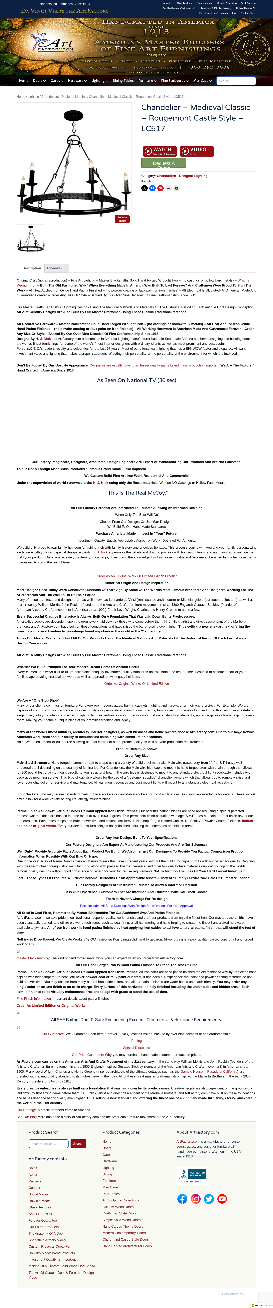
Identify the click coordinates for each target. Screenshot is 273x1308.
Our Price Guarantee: (88, 1055)
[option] (74, 163)
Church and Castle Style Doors (126, 1239)
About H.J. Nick (40, 1214)
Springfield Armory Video (47, 1240)
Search (78, 1143)
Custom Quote (248, 13)
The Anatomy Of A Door (46, 1233)
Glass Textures (40, 1207)
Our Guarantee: (53, 1034)
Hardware (75, 81)
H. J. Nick (43, 339)
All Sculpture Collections (121, 1200)
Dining (107, 1174)
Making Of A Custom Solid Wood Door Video (62, 1266)
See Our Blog (27, 1117)
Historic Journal (225, 3)
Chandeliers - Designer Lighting (64, 96)
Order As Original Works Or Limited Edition (136, 684)
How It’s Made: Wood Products (52, 1253)
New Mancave (204, 3)
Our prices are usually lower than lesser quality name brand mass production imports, (154, 365)
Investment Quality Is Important (52, 1259)
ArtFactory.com (187, 1141)
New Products (184, 3)
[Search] (253, 80)
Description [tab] (32, 268)
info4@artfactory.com (233, 1294)
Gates (55, 81)
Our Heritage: (27, 1110)
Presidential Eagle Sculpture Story (217, 13)
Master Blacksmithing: (34, 958)
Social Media (38, 1194)
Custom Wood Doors (118, 1207)
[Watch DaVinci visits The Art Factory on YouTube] (65, 11)
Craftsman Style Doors (120, 1213)
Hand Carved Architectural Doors (127, 1246)
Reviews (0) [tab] (56, 268)
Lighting (98, 81)
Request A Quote (164, 164)
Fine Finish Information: (34, 998)
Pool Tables (111, 1194)
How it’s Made (39, 1201)
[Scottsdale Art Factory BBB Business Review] (192, 1176)
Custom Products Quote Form (51, 1246)
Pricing (136, 1041)
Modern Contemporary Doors (124, 1233)
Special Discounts (136, 1048)
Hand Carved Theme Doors (123, 1226)
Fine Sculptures (173, 81)
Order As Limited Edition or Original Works (51, 1005)
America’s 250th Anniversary (216, 8)
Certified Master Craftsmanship (179, 8)
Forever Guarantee (43, 1220)
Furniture (145, 81)
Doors (37, 81)
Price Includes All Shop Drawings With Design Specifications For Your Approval (136, 906)
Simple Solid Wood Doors (122, 1220)
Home (23, 81)
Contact (34, 1188)
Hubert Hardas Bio (246, 8)
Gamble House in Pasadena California (208, 1071)
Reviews (35, 1181)
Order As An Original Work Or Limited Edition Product (137, 576)
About (166, 3)
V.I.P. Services (248, 3)
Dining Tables (123, 81)
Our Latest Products (44, 1227)
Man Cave (200, 81)
